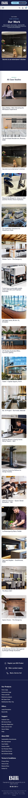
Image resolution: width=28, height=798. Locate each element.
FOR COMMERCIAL (22, 2)
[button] (19, 8)
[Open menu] (3, 7)
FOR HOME (15, 2)
